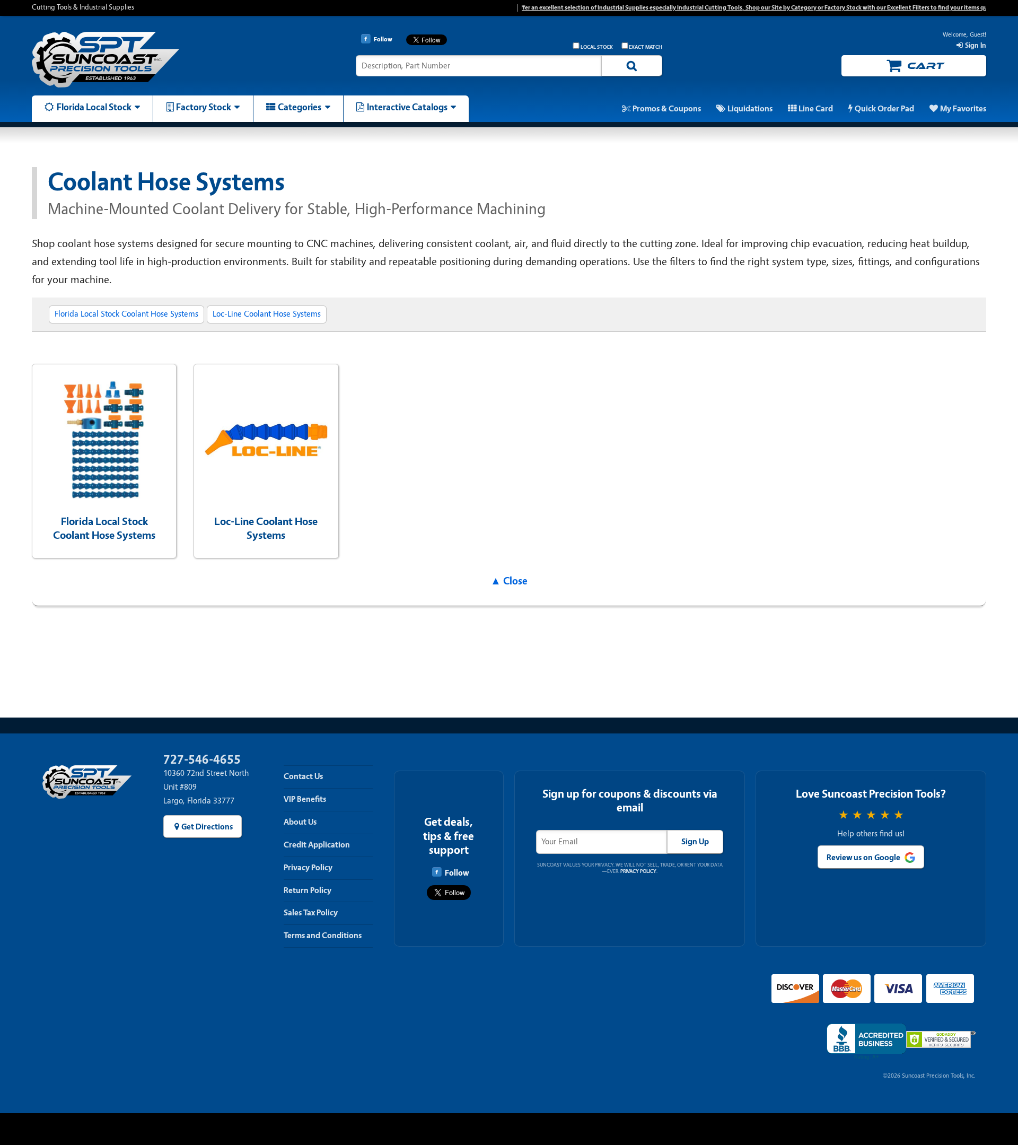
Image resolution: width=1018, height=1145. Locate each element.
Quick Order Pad (884, 108)
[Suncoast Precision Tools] (145, 60)
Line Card (815, 108)
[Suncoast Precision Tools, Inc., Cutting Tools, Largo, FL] (866, 1042)
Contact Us (303, 776)
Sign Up (695, 841)
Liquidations (750, 108)
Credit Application (317, 845)
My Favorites (963, 108)
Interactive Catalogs (407, 107)
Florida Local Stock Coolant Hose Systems (126, 314)
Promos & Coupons (667, 108)
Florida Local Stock (94, 107)
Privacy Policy (308, 867)
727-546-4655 (202, 760)
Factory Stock (203, 107)
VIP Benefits (305, 799)
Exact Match (645, 47)
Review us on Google (863, 857)
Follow (457, 873)
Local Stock (597, 47)
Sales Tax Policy (311, 912)
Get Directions (207, 827)
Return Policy (307, 890)
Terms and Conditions (323, 935)
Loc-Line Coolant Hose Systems (267, 314)
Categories (299, 107)
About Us (300, 822)
